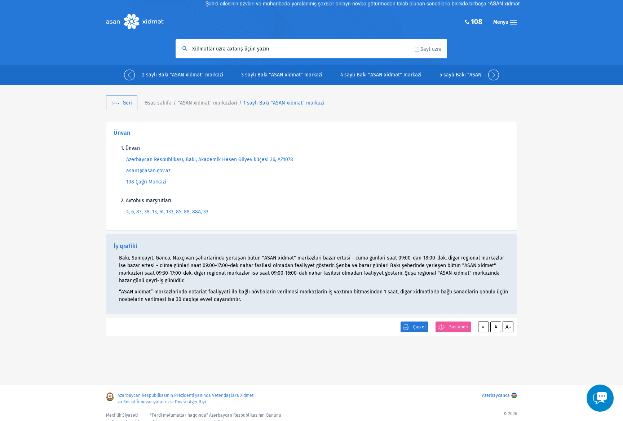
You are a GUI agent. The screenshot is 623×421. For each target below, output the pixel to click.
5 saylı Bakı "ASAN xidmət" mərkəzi (480, 75)
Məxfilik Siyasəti (122, 415)
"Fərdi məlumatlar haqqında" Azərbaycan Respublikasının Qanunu (215, 415)
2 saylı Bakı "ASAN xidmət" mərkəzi (182, 75)
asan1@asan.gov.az (148, 171)
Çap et (419, 326)
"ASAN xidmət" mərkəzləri (207, 103)
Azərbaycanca (496, 395)
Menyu (501, 22)
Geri (127, 103)
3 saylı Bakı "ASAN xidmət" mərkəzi (281, 75)
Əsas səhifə (158, 103)
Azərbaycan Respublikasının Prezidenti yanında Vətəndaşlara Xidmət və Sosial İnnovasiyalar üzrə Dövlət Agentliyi (185, 398)
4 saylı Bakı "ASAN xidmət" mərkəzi (380, 75)
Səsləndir (458, 326)
